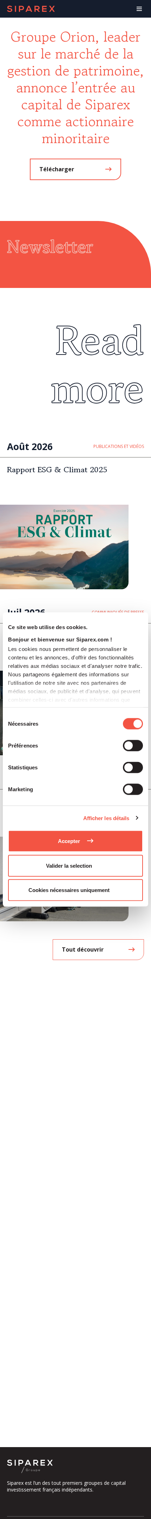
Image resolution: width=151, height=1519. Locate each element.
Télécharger (56, 169)
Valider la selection (69, 865)
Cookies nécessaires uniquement (69, 890)
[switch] (133, 745)
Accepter (69, 841)
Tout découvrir (83, 949)
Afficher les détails (106, 818)
